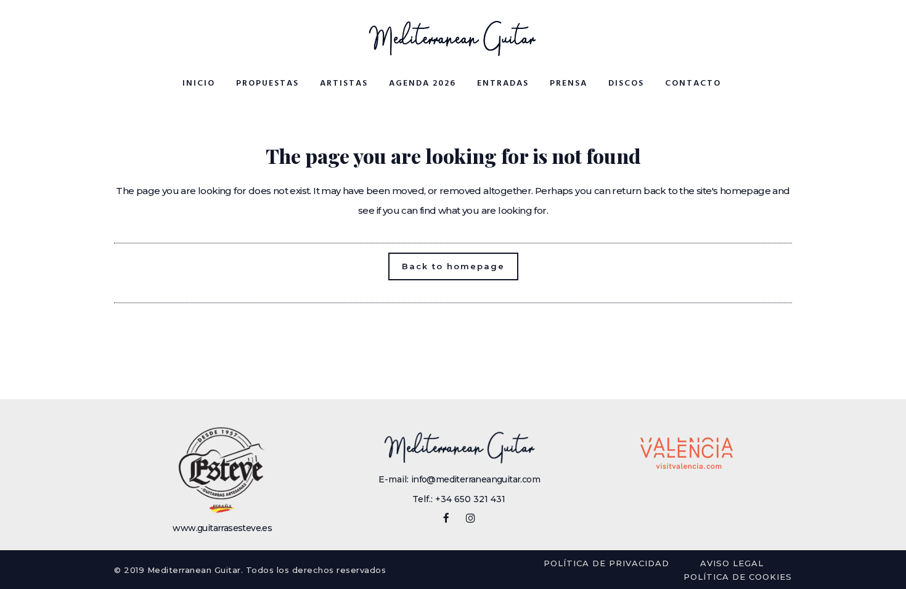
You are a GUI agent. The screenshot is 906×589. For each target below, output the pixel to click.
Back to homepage (453, 266)
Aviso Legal (732, 563)
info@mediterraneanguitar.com (475, 479)
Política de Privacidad (606, 563)
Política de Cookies (738, 577)
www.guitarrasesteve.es (222, 528)
